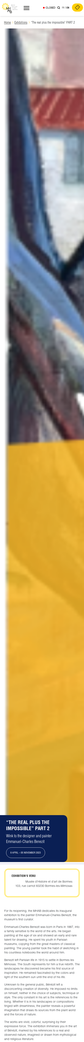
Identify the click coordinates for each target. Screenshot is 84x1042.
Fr (63, 7)
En (67, 7)
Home (7, 22)
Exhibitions (20, 22)
